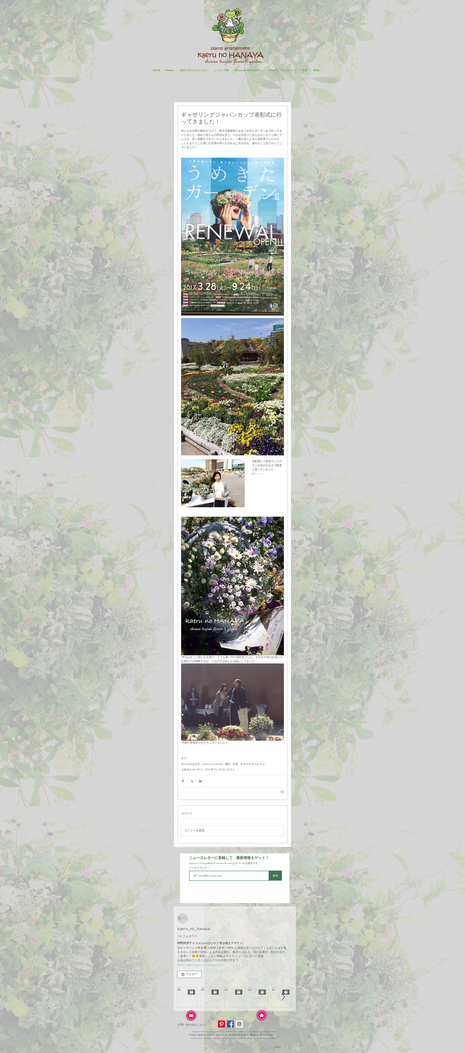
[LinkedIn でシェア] (200, 781)
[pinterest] (221, 1024)
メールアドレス (198, 867)
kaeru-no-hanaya (212, 764)
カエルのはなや (190, 764)
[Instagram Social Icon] (239, 1024)
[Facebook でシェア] (183, 781)
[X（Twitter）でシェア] (191, 781)
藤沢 (228, 764)
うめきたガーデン (192, 769)
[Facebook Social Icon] (230, 1024)
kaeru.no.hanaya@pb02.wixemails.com (210, 863)
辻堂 (235, 764)
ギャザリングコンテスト (220, 769)
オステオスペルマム (252, 764)
